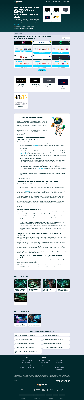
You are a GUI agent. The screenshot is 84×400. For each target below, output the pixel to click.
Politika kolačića (23, 398)
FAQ (59, 365)
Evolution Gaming (23, 153)
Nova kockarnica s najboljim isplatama (27, 367)
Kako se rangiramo (59, 364)
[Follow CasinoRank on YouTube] (64, 381)
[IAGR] (57, 390)
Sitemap (61, 398)
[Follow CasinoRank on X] (62, 381)
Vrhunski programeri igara (44, 365)
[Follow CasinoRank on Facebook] (57, 381)
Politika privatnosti (37, 398)
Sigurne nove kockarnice (27, 362)
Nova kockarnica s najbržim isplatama (27, 360)
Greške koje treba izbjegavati (44, 360)
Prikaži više (41, 70)
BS (15, 380)
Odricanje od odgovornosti (59, 367)
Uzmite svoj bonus (23, 51)
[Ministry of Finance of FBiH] (26, 390)
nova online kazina (41, 168)
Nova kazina (48, 1)
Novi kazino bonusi (56, 1)
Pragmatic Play (28, 191)
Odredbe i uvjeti (50, 398)
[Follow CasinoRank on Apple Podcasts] (69, 381)
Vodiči (64, 1)
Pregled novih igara (44, 362)
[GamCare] (50, 390)
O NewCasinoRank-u (59, 360)
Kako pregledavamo (59, 362)
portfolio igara (35, 145)
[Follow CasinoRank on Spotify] (66, 381)
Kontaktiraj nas (59, 369)
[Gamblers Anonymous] (43, 390)
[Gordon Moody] (36, 390)
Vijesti (68, 1)
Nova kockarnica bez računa (27, 365)
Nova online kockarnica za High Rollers (27, 364)
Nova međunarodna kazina (44, 364)
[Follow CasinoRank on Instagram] (59, 381)
